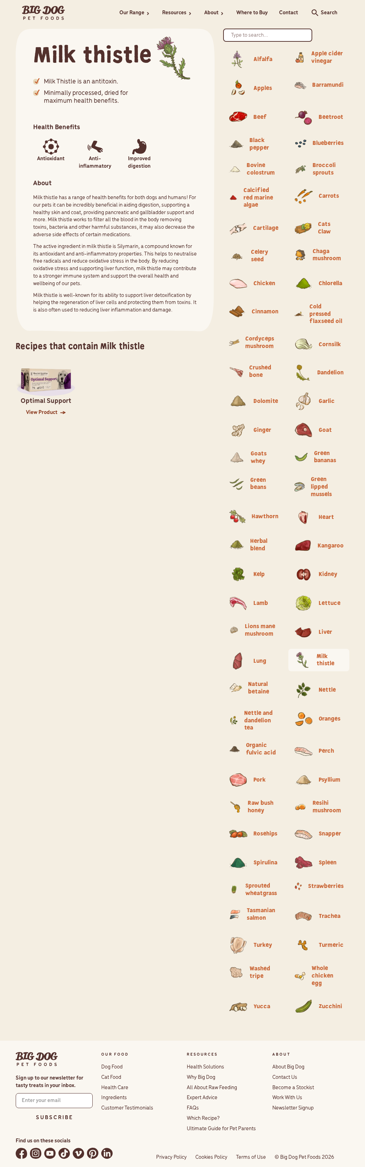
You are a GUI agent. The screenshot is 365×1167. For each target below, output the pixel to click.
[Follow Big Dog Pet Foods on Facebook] (21, 1153)
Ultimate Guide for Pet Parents (221, 1129)
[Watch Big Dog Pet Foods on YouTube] (50, 1153)
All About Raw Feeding (212, 1088)
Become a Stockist (293, 1088)
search (312, 12)
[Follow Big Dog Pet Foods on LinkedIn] (107, 1153)
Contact (288, 13)
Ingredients (114, 1098)
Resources (174, 13)
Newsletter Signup (293, 1108)
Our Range (131, 13)
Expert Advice (202, 1098)
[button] (135, 13)
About (211, 13)
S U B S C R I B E (54, 1118)
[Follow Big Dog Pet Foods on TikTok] (64, 1153)
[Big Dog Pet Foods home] (37, 1059)
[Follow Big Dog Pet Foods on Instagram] (35, 1153)
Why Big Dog (201, 1077)
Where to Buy (252, 13)
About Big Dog (288, 1067)
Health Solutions (205, 1067)
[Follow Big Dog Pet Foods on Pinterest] (92, 1153)
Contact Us (284, 1077)
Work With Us (287, 1098)
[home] (43, 13)
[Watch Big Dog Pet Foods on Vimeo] (78, 1153)
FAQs (193, 1108)
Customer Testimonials (127, 1108)
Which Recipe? (203, 1118)
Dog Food (112, 1067)
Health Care (114, 1088)
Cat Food (111, 1077)
